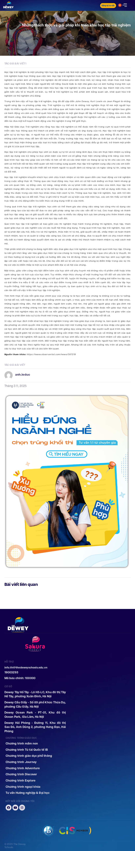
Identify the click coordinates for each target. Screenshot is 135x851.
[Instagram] (22, 808)
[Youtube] (15, 808)
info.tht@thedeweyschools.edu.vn (26, 667)
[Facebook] (9, 808)
